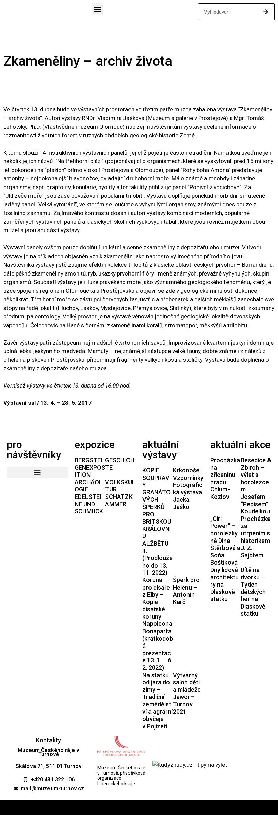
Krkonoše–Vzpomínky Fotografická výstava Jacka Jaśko (188, 488)
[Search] (265, 12)
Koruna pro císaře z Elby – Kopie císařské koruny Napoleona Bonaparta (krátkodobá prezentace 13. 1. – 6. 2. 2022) (157, 623)
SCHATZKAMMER (119, 500)
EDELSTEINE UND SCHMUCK (89, 504)
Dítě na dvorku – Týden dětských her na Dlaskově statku (253, 591)
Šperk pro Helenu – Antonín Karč (186, 590)
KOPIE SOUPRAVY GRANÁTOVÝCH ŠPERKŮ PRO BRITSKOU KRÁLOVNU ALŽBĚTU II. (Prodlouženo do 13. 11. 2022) (157, 521)
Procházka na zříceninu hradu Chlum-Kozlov (225, 478)
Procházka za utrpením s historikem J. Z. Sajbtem (256, 537)
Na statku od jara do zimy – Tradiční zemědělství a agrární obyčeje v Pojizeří (157, 700)
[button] (97, 9)
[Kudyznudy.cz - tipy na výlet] (189, 764)
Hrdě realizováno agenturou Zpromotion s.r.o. (139, 807)
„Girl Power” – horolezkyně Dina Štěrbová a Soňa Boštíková (225, 540)
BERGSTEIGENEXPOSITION (90, 467)
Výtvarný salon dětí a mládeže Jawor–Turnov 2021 (187, 693)
